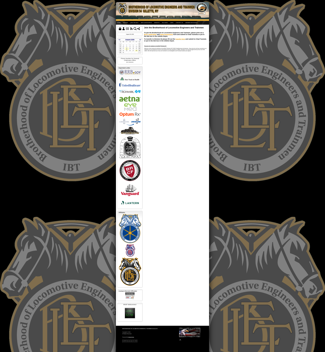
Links (171, 22)
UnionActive (131, 337)
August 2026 (129, 39)
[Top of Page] (180, 339)
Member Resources (191, 22)
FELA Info (165, 22)
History (125, 22)
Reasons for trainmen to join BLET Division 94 (155, 46)
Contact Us (179, 22)
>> (140, 39)
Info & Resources (146, 22)
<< (119, 39)
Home (119, 22)
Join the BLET (134, 22)
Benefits (157, 22)
